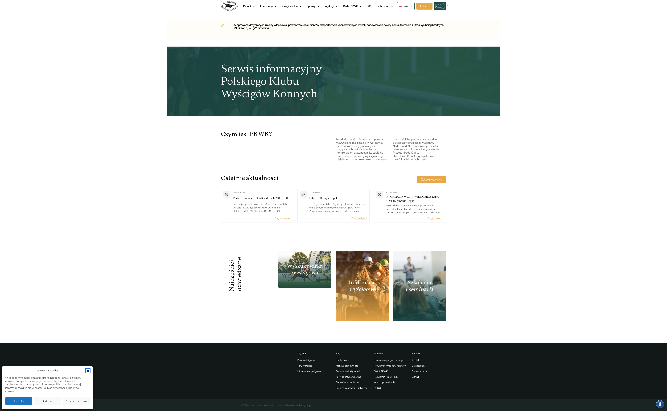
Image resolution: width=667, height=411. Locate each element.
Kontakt (424, 6)
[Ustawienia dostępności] (660, 404)
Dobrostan (383, 6)
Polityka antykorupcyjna (348, 376)
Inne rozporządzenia (384, 382)
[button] (88, 370)
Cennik (415, 376)
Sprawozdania (419, 371)
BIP (369, 6)
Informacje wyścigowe (309, 371)
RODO (377, 387)
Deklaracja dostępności (348, 371)
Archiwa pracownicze (347, 365)
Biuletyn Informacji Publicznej (351, 387)
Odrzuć (47, 401)
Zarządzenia (418, 365)
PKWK (247, 6)
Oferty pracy (342, 360)
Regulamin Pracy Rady (386, 376)
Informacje (266, 6)
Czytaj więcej (282, 218)
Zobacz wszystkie (431, 179)
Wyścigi (329, 6)
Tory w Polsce (304, 365)
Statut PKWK (381, 371)
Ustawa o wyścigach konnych (389, 360)
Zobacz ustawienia (76, 401)
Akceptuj (19, 401)
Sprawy (311, 6)
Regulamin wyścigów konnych (390, 365)
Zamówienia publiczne (347, 382)
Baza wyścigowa (306, 360)
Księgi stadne (290, 6)
